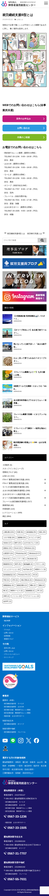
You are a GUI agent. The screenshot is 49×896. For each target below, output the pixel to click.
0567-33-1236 (13, 156)
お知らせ (20, 19)
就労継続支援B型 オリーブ (14, 724)
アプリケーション (31, 596)
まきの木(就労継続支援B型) (16, 490)
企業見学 (8, 553)
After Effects (26, 580)
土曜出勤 (8, 532)
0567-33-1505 (13, 211)
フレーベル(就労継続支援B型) (17, 501)
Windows (29, 548)
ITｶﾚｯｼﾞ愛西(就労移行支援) (16, 479)
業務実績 (8, 505)
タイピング (34, 537)
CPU (15, 580)
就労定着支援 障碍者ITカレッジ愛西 (17, 713)
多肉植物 (31, 532)
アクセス (7, 630)
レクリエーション (12, 513)
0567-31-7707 (13, 189)
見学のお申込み (23, 119)
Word (6, 559)
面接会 (7, 548)
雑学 (18, 543)
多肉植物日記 (9, 575)
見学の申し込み (9, 648)
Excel (18, 548)
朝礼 (42, 532)
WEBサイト (40, 569)
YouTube (27, 569)
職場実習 (7, 564)
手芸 (6, 580)
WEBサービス (16, 591)
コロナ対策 (9, 537)
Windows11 (40, 580)
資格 (41, 585)
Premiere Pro (24, 575)
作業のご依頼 (23, 137)
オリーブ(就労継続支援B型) (16, 498)
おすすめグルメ (31, 543)
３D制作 (7, 465)
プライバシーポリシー (12, 654)
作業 (20, 532)
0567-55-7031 (13, 200)
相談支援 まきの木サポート (14, 716)
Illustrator (32, 559)
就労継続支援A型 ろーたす (14, 703)
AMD (6, 596)
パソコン (16, 596)
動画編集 (28, 564)
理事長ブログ (9, 472)
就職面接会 (8, 585)
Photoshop (21, 553)
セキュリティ (18, 559)
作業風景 (8, 509)
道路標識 (30, 591)
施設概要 (7, 621)
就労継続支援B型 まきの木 (14, 707)
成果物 (22, 537)
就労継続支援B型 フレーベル (14, 732)
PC (40, 591)
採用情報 (7, 636)
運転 (33, 585)
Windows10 (34, 553)
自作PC (7, 601)
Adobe (7, 543)
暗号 (18, 564)
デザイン (40, 564)
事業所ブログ (8, 639)
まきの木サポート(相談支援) (16, 494)
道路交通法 (22, 585)
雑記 (6, 516)
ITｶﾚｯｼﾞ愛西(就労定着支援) (15, 483)
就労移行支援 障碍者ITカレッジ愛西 (17, 710)
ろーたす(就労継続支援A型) (15, 487)
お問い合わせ (23, 128)
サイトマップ (8, 657)
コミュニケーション (11, 569)
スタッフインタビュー (13, 469)
